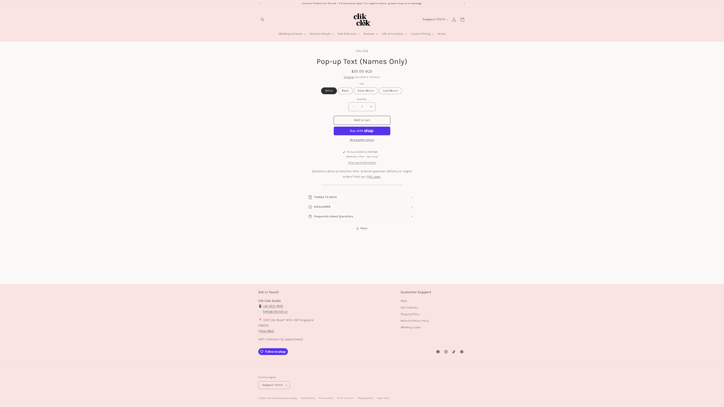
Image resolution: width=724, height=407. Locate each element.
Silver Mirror (366, 90)
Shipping (349, 77)
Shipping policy (366, 398)
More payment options (362, 140)
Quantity (362, 99)
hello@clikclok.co (275, 311)
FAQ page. (374, 176)
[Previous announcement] (259, 3)
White (329, 90)
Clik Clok (271, 398)
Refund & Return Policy (415, 320)
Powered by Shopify (287, 398)
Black (345, 90)
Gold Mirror (390, 90)
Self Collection (409, 307)
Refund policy (308, 398)
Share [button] (363, 228)
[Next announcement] (464, 3)
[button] (262, 19)
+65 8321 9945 (273, 306)
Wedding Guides (411, 327)
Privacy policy (326, 398)
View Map (266, 331)
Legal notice (383, 398)
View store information (362, 162)
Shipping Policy (410, 314)
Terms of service (345, 398)
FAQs (404, 301)
